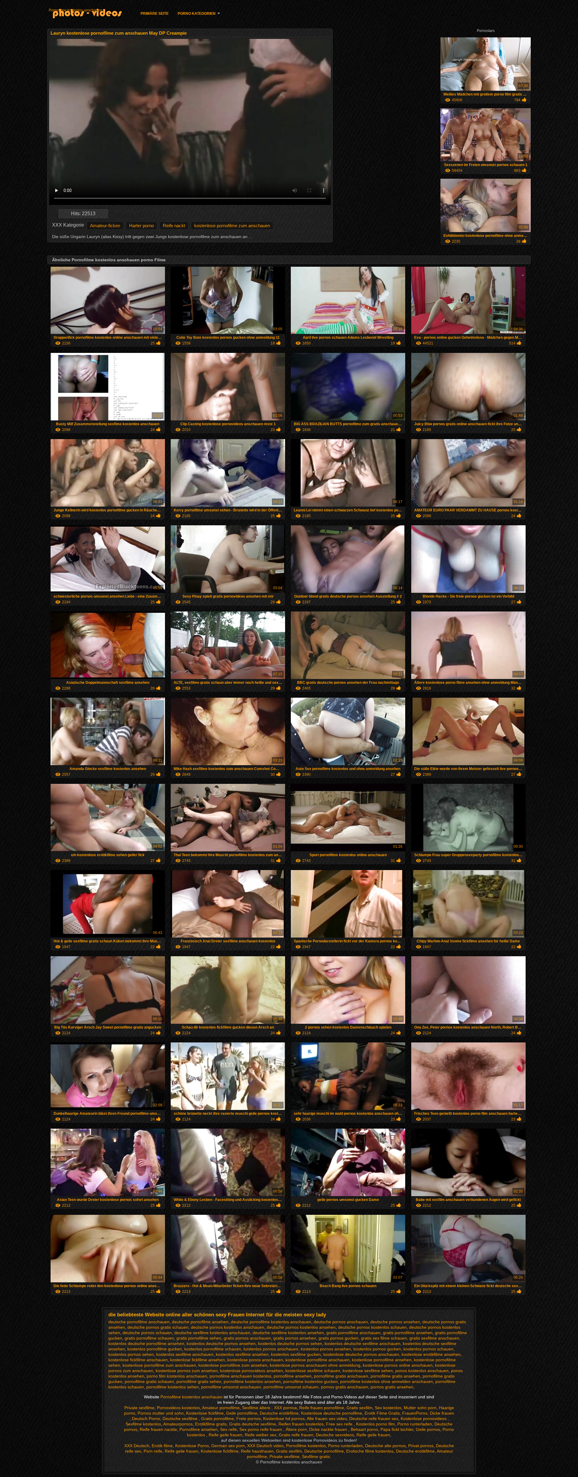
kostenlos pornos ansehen (326, 1349)
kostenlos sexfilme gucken (296, 1354)
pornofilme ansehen (293, 1376)
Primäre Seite (155, 13)
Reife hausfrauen (257, 1451)
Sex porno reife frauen (261, 1429)
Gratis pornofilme (217, 1418)
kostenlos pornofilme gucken (154, 1349)
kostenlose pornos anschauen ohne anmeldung (315, 1365)
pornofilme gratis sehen (198, 1381)
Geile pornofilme (241, 1413)
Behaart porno (364, 1429)
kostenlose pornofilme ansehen (382, 1359)
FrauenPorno (414, 1413)
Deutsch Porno (146, 1418)
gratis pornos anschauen (247, 1338)
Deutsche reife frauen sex (373, 1418)
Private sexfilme (139, 1407)
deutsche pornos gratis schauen (157, 1327)
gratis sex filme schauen (384, 1338)
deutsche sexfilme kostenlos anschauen (212, 1332)
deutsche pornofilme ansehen (200, 1321)
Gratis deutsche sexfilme (252, 1424)
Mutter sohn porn (420, 1407)
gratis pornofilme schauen (149, 1338)
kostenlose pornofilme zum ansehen (232, 1365)
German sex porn (228, 1445)
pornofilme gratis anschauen (341, 1376)
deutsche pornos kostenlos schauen (372, 1327)
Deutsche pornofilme (324, 1451)
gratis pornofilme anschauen (353, 1332)
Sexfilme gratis (316, 1456)
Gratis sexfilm (359, 1407)
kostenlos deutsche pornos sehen (290, 1343)
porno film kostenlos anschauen (177, 1376)
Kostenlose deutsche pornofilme (331, 1413)
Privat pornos (421, 1445)
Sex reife (228, 1429)
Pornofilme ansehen (198, 1429)
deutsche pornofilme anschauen (138, 1321)
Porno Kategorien (197, 13)
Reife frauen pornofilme (321, 1407)
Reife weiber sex (260, 1434)
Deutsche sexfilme (181, 1418)
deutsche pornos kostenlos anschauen (227, 1327)
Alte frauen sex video (327, 1418)
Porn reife (153, 1451)
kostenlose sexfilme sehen (368, 1370)
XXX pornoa (285, 1407)
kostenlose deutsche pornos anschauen (361, 1354)
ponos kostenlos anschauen (422, 1370)
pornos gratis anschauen (344, 1386)
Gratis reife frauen (296, 1434)
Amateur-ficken (105, 225)
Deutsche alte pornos (385, 1445)
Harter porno (141, 225)
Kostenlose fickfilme (205, 1413)
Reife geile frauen (225, 1434)
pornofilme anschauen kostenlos (240, 1376)
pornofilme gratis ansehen (395, 1376)
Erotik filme (162, 1445)
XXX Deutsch (136, 1445)
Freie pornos (248, 1418)
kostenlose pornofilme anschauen (317, 1359)
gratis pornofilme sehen (198, 1338)
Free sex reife (340, 1424)
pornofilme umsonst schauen (291, 1386)
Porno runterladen (414, 1424)
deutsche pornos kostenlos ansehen (301, 1327)
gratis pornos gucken (339, 1338)
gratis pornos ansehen (294, 1338)
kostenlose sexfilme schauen (312, 1370)
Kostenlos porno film (375, 1424)
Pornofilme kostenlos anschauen (75, 10)
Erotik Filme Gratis (382, 1413)
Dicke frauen (442, 1413)
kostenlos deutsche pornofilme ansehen (146, 1343)
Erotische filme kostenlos (369, 1451)
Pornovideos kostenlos (178, 1407)
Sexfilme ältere (257, 1407)
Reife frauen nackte (158, 1429)
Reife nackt (174, 225)
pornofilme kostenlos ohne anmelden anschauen (386, 1381)
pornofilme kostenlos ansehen (252, 1381)
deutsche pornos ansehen (395, 1321)
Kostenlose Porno (192, 1445)
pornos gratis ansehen (392, 1386)
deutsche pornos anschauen (341, 1321)
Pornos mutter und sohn (161, 1413)
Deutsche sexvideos (335, 1434)
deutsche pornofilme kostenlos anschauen (271, 1321)
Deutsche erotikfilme (279, 1413)
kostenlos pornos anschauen (271, 1349)
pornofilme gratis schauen (149, 1381)
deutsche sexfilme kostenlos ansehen (288, 1332)
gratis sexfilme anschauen (434, 1338)
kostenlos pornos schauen (428, 1349)
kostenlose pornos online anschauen (398, 1365)
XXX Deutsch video (265, 1445)
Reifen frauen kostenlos (301, 1424)
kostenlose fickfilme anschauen (138, 1359)
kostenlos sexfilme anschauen (184, 1354)
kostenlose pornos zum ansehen (187, 1370)
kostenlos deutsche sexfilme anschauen (362, 1343)
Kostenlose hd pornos (284, 1418)
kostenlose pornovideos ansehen (251, 1370)
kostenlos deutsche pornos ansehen (221, 1343)
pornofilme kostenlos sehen (172, 1386)
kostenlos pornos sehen (131, 1354)
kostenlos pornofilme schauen (212, 1349)
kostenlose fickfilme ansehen (197, 1359)
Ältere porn (296, 1429)
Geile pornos (428, 1429)
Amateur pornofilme (221, 1407)
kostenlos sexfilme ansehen (242, 1354)
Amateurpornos (178, 1424)
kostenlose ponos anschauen (255, 1359)
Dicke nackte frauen (328, 1429)
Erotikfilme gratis (211, 1424)
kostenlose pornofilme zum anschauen (232, 225)
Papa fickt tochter (397, 1429)
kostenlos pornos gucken (377, 1349)
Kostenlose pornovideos (424, 1418)
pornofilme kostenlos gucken (310, 1381)
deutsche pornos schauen (147, 1332)
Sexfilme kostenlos (143, 1424)
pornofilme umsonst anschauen (231, 1386)
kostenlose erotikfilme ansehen (431, 1354)
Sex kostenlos (388, 1407)
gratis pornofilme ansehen (408, 1332)
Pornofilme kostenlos (306, 1445)
